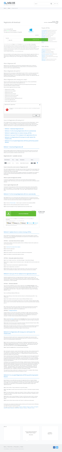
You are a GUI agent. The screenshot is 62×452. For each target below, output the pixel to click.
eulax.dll (43, 57)
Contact (21, 446)
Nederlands (17, 407)
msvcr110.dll (44, 39)
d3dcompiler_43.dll (45, 32)
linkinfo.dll (43, 52)
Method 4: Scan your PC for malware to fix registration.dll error (21, 135)
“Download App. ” (13, 202)
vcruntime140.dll (44, 30)
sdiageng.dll (43, 56)
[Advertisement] (31, 15)
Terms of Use (9, 446)
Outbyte (13, 44)
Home (5, 446)
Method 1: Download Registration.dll (14, 128)
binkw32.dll (43, 36)
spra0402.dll (43, 51)
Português (36, 406)
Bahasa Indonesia (11, 407)
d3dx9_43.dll (44, 35)
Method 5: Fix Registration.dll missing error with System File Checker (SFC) (20, 137)
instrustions (20, 44)
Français (28, 406)
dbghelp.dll (43, 55)
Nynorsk (21, 407)
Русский (5, 407)
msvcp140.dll (44, 31)
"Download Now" (8, 45)
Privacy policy (34, 44)
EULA (29, 44)
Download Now (36, 39)
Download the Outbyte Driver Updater (13, 246)
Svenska (25, 407)
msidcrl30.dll (44, 60)
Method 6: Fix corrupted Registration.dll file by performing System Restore (21, 141)
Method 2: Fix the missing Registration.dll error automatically (20, 131)
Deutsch (20, 406)
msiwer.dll (43, 49)
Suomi (33, 407)
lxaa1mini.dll (44, 50)
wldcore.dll (43, 41)
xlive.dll (43, 34)
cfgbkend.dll (44, 59)
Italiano (32, 406)
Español (24, 406)
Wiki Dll (5, 426)
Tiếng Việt (29, 407)
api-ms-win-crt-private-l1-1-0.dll (46, 54)
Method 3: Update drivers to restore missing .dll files (18, 133)
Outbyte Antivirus (13, 310)
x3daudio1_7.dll (44, 40)
